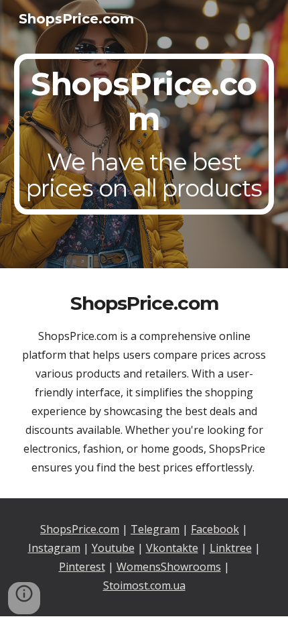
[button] (24, 598)
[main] (144, 134)
